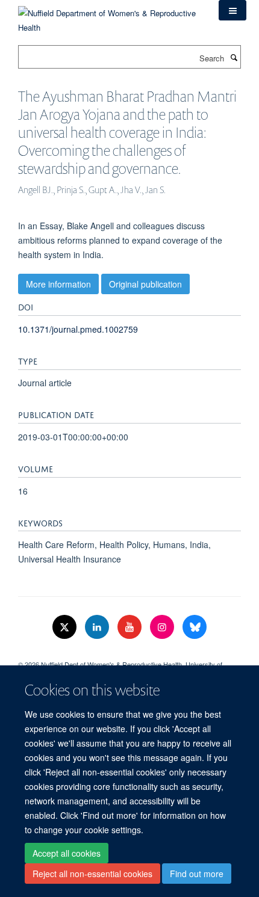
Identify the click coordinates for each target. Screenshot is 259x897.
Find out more (196, 874)
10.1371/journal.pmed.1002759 (78, 329)
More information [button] (58, 284)
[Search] (233, 57)
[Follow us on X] (65, 627)
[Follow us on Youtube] (130, 627)
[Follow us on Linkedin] (98, 627)
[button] (232, 10)
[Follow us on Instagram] (163, 627)
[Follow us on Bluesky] (195, 627)
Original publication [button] (145, 284)
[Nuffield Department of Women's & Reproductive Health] (109, 16)
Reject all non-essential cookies (92, 874)
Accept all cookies (67, 853)
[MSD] (129, 654)
